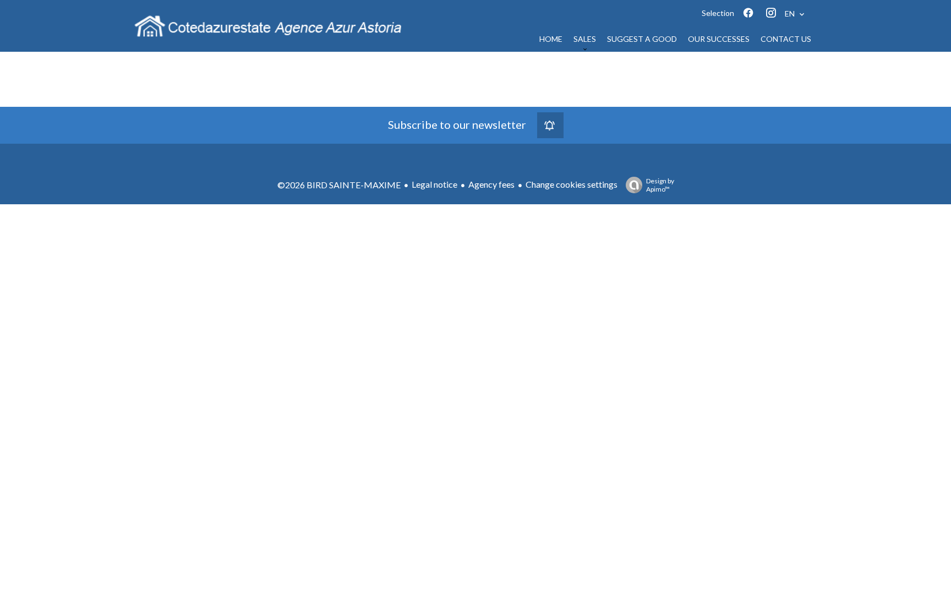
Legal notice (434, 184)
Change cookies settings (571, 184)
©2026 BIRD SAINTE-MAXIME (339, 184)
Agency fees (491, 184)
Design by (660, 185)
